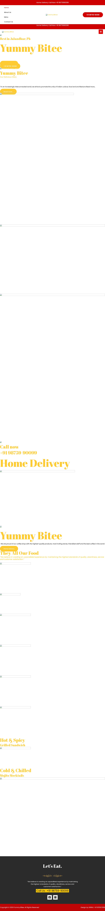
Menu (6, 17)
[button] (93, 14)
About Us (7, 12)
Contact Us (8, 22)
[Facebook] (49, 897)
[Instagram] (55, 897)
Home (6, 7)
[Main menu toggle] (101, 31)
